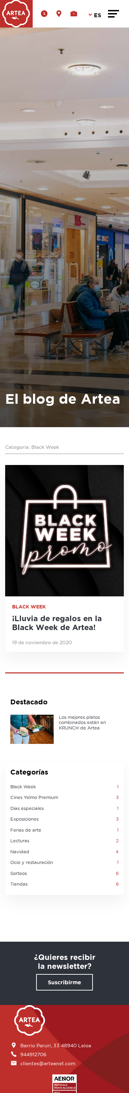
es (95, 35)
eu (95, 62)
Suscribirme (64, 982)
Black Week (29, 606)
